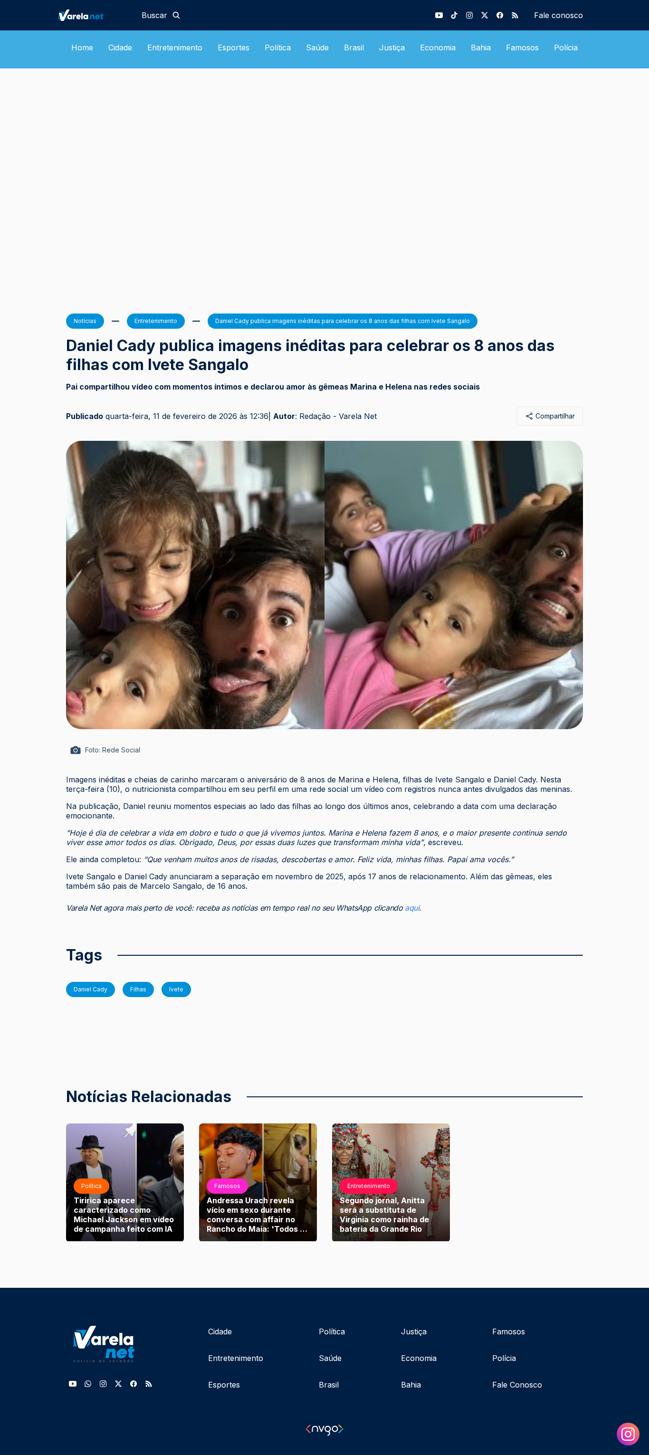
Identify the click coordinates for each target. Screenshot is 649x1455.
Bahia (481, 47)
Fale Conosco (517, 1384)
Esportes (233, 47)
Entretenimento (174, 47)
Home (82, 47)
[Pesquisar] (176, 15)
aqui (412, 908)
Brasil (354, 47)
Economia (438, 47)
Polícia (566, 47)
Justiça (392, 47)
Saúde (317, 47)
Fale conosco (558, 15)
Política (278, 47)
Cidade (120, 47)
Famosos (522, 47)
